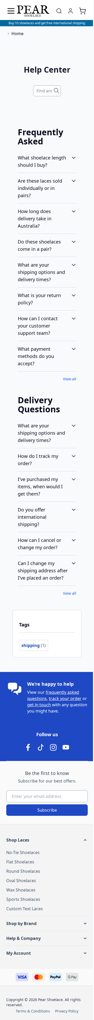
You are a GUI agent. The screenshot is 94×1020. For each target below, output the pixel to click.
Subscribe (47, 810)
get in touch (39, 705)
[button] (47, 840)
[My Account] (70, 11)
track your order (65, 698)
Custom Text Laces (24, 909)
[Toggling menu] (11, 11)
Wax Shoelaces (21, 890)
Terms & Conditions (33, 1011)
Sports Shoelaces (23, 899)
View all (69, 378)
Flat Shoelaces (20, 862)
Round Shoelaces (23, 871)
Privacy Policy (66, 1011)
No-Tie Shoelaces (23, 852)
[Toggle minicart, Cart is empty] (82, 11)
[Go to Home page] (33, 11)
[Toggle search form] (59, 11)
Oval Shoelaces (21, 880)
